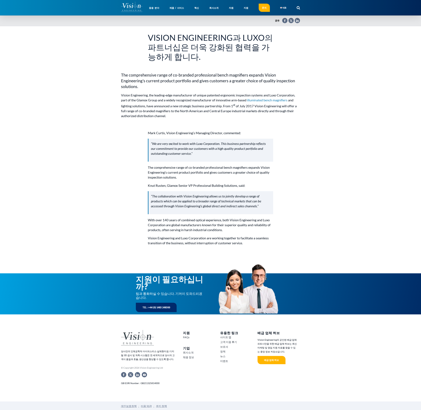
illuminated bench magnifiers (267, 100)
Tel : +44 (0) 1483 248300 (156, 307)
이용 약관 (146, 406)
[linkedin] (137, 374)
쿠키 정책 (161, 406)
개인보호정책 (129, 406)
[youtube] (144, 374)
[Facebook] (283, 19)
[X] (289, 19)
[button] (298, 7)
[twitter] (130, 374)
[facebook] (123, 374)
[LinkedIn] (295, 19)
